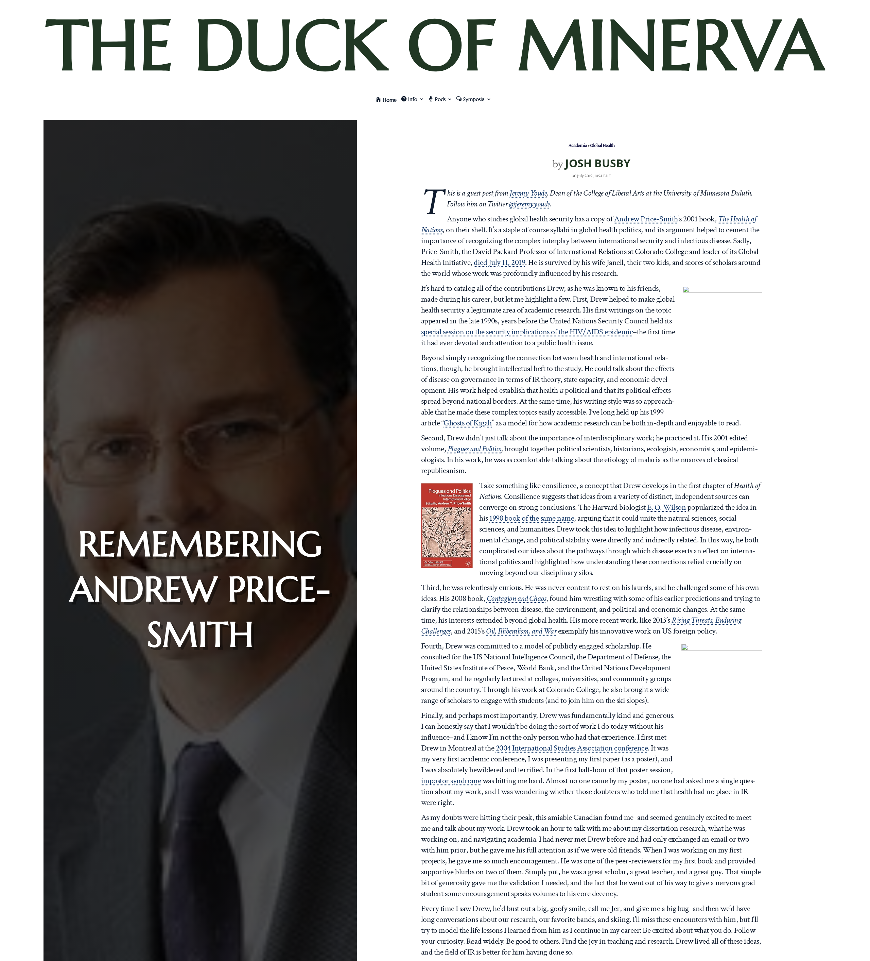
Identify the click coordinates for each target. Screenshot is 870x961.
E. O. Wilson (666, 507)
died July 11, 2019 (499, 262)
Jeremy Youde (527, 193)
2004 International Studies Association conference (572, 748)
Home (390, 100)
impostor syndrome (451, 780)
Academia (578, 145)
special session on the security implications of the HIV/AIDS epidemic (527, 331)
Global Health (602, 145)
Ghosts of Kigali (467, 423)
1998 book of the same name (531, 518)
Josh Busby (597, 163)
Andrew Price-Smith (646, 219)
